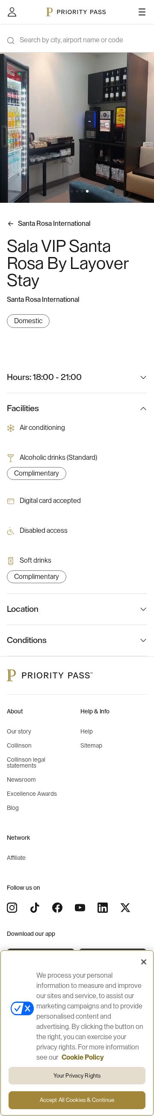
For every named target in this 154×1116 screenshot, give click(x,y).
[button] (66, 191)
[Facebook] (57, 908)
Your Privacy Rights (77, 1075)
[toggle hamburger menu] (142, 12)
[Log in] (12, 12)
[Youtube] (80, 908)
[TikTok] (35, 908)
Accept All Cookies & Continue (77, 1100)
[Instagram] (12, 908)
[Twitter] (125, 908)
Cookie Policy (83, 1057)
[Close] (143, 961)
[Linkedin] (103, 908)
